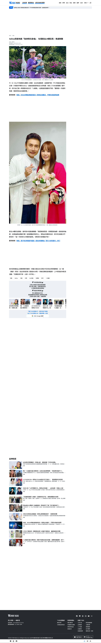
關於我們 (59, 622)
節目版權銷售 (89, 622)
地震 (11, 278)
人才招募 (80, 626)
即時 (63, 3)
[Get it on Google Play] (88, 637)
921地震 (31, 278)
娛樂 (74, 3)
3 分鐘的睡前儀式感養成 (37, 288)
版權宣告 (70, 629)
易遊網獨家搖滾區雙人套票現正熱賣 (37, 294)
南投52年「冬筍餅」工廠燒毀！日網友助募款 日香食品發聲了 (28, 7)
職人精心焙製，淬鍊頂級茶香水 (37, 286)
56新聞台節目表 (61, 624)
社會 (81, 3)
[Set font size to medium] (87, 641)
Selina (16, 278)
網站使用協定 (71, 626)
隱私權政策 (70, 622)
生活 (67, 3)
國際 (78, 3)
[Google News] (91, 616)
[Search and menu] (90, 2)
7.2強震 (48, 278)
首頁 (60, 3)
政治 (71, 3)
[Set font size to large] (90, 641)
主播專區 (80, 629)
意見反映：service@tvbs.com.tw (16, 622)
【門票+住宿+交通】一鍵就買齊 (37, 296)
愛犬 (42, 278)
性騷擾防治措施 (71, 624)
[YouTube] (88, 616)
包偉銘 (37, 278)
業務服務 (88, 626)
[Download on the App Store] (78, 637)
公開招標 (88, 624)
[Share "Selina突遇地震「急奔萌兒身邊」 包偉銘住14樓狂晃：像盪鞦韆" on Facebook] (16, 641)
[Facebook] (76, 616)
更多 (85, 3)
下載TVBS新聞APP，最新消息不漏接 (38, 311)
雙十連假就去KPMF (37, 293)
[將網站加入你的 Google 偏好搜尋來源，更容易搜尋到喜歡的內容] (37, 315)
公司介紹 (80, 622)
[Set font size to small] (84, 641)
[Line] (79, 616)
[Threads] (82, 616)
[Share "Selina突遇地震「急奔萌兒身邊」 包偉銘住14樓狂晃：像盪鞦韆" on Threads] (13, 641)
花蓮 (21, 278)
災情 (26, 278)
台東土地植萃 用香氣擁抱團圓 (37, 285)
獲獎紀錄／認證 (89, 631)
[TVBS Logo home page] (14, 3)
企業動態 (80, 624)
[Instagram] (85, 616)
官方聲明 (88, 629)
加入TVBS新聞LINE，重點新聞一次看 (38, 313)
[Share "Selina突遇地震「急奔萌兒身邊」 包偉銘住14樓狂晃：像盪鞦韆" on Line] (10, 641)
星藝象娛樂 (80, 631)
